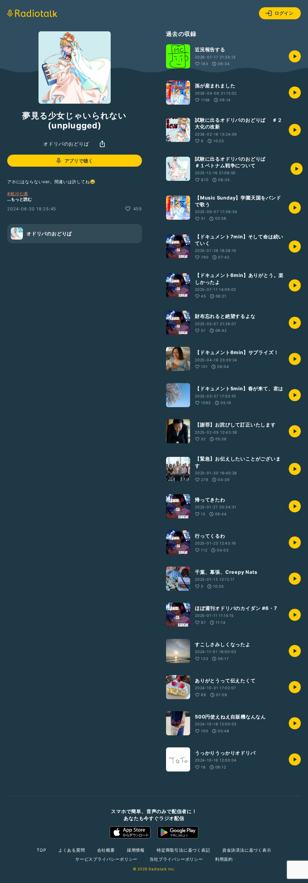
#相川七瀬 (17, 193)
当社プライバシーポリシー (176, 859)
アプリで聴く (79, 161)
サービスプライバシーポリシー (106, 859)
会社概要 (106, 850)
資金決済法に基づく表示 (246, 850)
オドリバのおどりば (66, 144)
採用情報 (136, 850)
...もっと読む (19, 199)
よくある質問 (71, 850)
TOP (41, 850)
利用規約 (224, 859)
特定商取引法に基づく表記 (183, 850)
